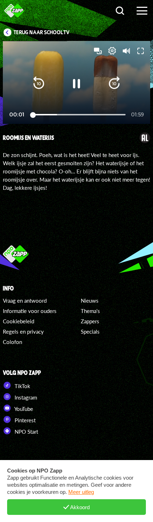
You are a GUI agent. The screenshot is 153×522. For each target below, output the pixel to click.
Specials (90, 331)
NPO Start (25, 431)
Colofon (12, 342)
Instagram (25, 397)
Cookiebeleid (18, 321)
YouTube (23, 409)
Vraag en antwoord (25, 300)
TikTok (21, 386)
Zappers (90, 321)
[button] (39, 84)
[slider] (79, 115)
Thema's (90, 311)
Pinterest (24, 420)
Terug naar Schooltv (42, 32)
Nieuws (90, 300)
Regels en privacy (23, 331)
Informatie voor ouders (30, 311)
